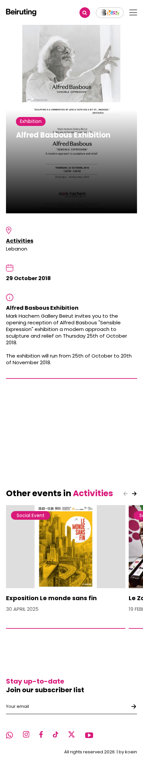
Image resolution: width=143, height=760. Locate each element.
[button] (134, 494)
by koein (128, 752)
